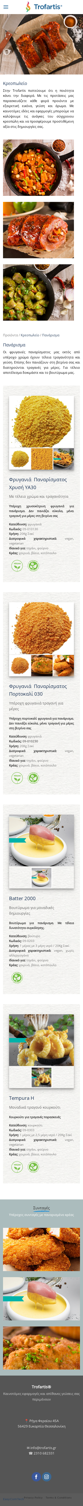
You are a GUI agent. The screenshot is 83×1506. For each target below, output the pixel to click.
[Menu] (6, 7)
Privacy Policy (33, 1497)
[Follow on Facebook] (36, 1477)
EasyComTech (13, 1499)
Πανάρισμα (50, 335)
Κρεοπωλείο (30, 335)
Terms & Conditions (59, 1497)
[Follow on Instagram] (46, 1477)
